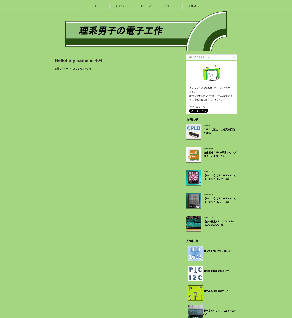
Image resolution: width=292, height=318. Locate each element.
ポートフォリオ (122, 6)
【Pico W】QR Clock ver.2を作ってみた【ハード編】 (220, 200)
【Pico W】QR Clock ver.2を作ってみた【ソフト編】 (220, 177)
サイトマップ (146, 6)
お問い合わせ (195, 6)
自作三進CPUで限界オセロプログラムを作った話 (220, 154)
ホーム (97, 6)
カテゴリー (170, 6)
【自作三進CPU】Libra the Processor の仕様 (219, 223)
